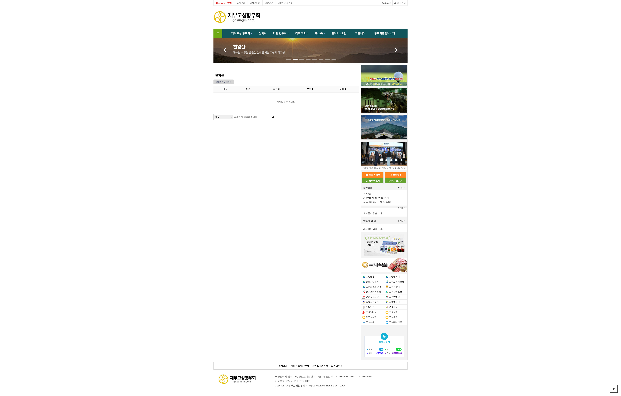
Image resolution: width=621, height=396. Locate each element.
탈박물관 (370, 307)
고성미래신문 (395, 322)
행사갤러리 (397, 180)
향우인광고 (374, 175)
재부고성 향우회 (240, 33)
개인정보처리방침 (300, 366)
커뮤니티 (360, 33)
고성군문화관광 (373, 286)
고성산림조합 (395, 291)
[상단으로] (614, 389)
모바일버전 (337, 366)
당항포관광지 (372, 302)
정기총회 (367, 193)
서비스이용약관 (320, 366)
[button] (288, 59)
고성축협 (393, 317)
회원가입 (401, 3)
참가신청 (367, 187)
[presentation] (225, 49)
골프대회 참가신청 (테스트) (377, 202)
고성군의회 (255, 3)
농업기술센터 (372, 281)
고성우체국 (371, 312)
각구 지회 (300, 33)
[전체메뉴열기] (217, 33)
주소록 (319, 33)
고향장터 (397, 175)
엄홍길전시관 (372, 296)
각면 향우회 (280, 33)
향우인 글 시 (369, 221)
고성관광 (269, 3)
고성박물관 (394, 296)
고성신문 (370, 322)
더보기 (402, 188)
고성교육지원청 (396, 281)
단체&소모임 (339, 33)
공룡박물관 (394, 302)
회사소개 (283, 366)
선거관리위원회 (373, 291)
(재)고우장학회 (225, 3)
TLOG (341, 385)
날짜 (342, 89)
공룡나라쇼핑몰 (285, 3)
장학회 (263, 33)
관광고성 (393, 307)
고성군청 (241, 3)
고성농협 (393, 312)
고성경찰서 (394, 286)
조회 (309, 89)
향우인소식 (374, 180)
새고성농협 (371, 317)
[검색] (273, 117)
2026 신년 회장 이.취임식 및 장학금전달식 (384, 168)
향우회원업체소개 (384, 33)
